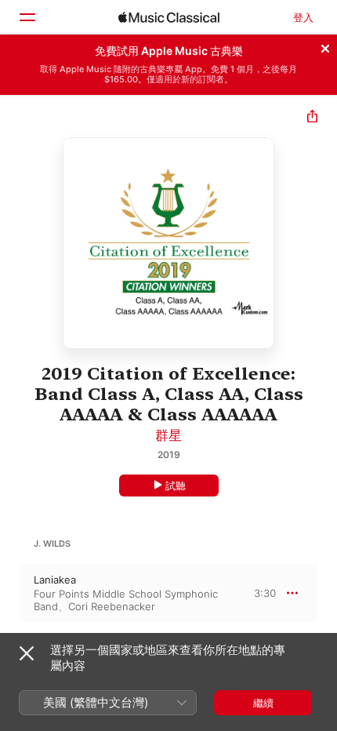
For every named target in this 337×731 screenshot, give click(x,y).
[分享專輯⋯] (312, 118)
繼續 (263, 702)
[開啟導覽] (26, 17)
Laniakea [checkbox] (55, 579)
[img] (168, 17)
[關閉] (325, 46)
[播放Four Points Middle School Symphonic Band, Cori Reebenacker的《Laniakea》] (10, 593)
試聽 (175, 485)
